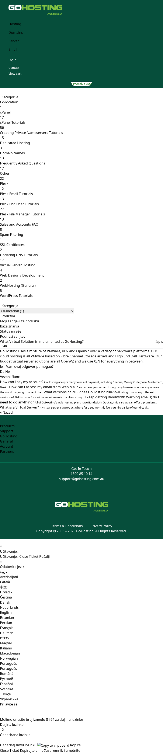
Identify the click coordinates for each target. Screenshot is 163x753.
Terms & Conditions (67, 526)
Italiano (6, 648)
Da (2, 371)
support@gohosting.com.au (81, 478)
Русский (6, 678)
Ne (7, 371)
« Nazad (6, 412)
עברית (4, 638)
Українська (9, 699)
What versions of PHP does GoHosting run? (77, 394)
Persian (6, 622)
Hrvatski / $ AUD (81, 84)
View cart (14, 74)
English (6, 612)
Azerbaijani (9, 577)
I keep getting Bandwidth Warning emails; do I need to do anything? (79, 400)
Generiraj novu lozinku (18, 745)
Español (6, 683)
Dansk (5, 602)
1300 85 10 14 (81, 473)
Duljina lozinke (12, 724)
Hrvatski (6, 592)
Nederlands (9, 607)
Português (8, 663)
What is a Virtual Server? (74, 407)
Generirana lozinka (15, 734)
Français (6, 627)
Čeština (6, 597)
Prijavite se (8, 704)
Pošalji (44, 556)
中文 (3, 587)
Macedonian (10, 653)
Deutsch (6, 633)
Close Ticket (28, 556)
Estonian (7, 617)
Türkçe (5, 694)
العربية (4, 571)
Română (6, 673)
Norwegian (9, 658)
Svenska (6, 689)
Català (5, 582)
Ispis (159, 341)
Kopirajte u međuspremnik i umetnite (50, 750)
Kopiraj (75, 745)
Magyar (6, 643)
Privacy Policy (101, 526)
